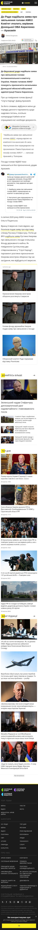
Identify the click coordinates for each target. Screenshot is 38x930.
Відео (3, 809)
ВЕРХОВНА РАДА (6, 9)
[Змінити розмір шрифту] (36, 40)
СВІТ (21, 12)
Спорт (22, 844)
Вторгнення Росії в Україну (9, 12)
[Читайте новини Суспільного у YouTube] (18, 902)
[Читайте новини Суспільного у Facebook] (6, 902)
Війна (3, 806)
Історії (3, 841)
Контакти (24, 858)
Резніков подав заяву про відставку (17, 229)
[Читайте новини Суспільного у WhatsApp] (29, 902)
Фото (22, 809)
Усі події (4, 824)
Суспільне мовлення (9, 861)
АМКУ (23, 9)
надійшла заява (12, 236)
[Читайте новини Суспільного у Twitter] (10, 902)
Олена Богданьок (11, 35)
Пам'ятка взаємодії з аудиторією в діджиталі (28, 887)
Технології (24, 841)
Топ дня (23, 824)
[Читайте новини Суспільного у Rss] (2, 902)
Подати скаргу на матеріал (8, 881)
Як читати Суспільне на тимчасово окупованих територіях (28, 874)
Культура (4, 848)
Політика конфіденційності (27, 867)
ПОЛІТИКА (16, 9)
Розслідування (26, 831)
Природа (4, 844)
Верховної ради (12, 71)
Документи (24, 880)
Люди (22, 838)
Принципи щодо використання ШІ (8, 867)
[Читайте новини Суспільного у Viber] (22, 902)
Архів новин (6, 858)
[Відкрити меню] (36, 3)
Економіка (24, 834)
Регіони (23, 828)
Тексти (22, 806)
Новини (23, 848)
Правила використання (26, 862)
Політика (5, 834)
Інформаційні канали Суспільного (9, 872)
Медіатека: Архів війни (7, 813)
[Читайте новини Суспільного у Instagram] (14, 902)
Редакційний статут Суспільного (9, 887)
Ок (19, 926)
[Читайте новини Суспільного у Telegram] (25, 902)
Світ (2, 838)
